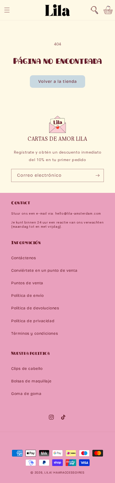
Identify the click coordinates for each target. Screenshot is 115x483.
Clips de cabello (27, 368)
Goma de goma (26, 393)
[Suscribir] (97, 175)
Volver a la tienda (57, 81)
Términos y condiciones (34, 333)
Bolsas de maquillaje (31, 381)
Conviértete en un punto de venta (44, 270)
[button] (94, 10)
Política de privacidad (32, 321)
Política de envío (27, 295)
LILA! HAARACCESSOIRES (64, 472)
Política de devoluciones (35, 308)
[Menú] (7, 10)
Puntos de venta (27, 283)
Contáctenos (23, 258)
